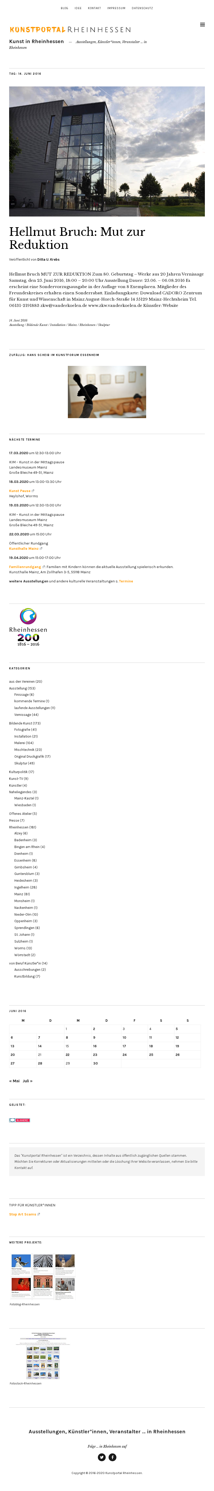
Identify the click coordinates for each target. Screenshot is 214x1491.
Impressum (116, 8)
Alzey (18, 833)
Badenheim (23, 840)
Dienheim (21, 854)
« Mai (14, 1080)
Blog (64, 8)
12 (177, 1037)
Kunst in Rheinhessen (36, 41)
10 (124, 1037)
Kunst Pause (20, 491)
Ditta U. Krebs (48, 259)
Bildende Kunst (37, 325)
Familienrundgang (25, 567)
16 (95, 1046)
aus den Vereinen (22, 681)
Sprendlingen (24, 928)
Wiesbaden (23, 805)
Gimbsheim (23, 867)
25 (151, 1055)
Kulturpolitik (18, 772)
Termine (126, 581)
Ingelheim (21, 887)
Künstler (15, 785)
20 (13, 1055)
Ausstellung (16, 325)
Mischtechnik (24, 750)
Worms (20, 948)
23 (95, 1055)
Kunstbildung (24, 976)
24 (125, 1055)
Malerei (19, 743)
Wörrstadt (22, 955)
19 (177, 1046)
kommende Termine (29, 701)
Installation (58, 325)
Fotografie (22, 730)
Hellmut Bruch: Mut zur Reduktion (77, 238)
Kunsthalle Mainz (24, 548)
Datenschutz (142, 8)
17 (124, 1046)
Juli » (28, 1080)
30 (95, 1063)
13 (12, 1046)
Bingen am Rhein (27, 847)
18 (151, 1046)
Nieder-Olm (23, 914)
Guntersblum (24, 874)
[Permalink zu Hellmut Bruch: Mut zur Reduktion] (107, 215)
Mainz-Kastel (24, 798)
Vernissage (22, 715)
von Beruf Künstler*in (25, 963)
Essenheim (22, 860)
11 (150, 1037)
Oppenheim (23, 921)
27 (13, 1063)
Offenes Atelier (20, 814)
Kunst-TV (16, 779)
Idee (78, 8)
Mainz (72, 325)
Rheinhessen (88, 325)
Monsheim (22, 901)
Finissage (21, 695)
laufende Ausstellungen (32, 708)
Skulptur (104, 325)
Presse (14, 820)
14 (39, 1046)
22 (67, 1055)
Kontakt (94, 8)
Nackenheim (23, 908)
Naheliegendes (20, 792)
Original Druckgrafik (29, 756)
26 (178, 1055)
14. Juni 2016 (18, 320)
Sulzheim (21, 941)
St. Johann (22, 935)
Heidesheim (23, 880)
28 (40, 1063)
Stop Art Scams (22, 1214)
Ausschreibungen (27, 970)
